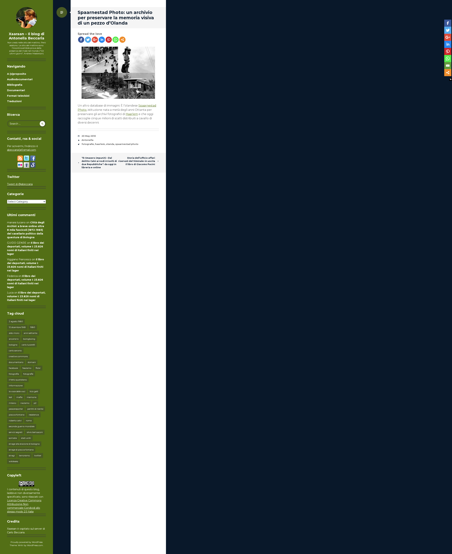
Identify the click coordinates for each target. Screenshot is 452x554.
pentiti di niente (35, 409)
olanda (110, 144)
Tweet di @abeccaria (20, 184)
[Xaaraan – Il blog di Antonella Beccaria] (26, 17)
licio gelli (34, 391)
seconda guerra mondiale (21, 426)
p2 (35, 403)
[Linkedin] (102, 40)
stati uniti (26, 438)
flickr (38, 368)
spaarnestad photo (126, 144)
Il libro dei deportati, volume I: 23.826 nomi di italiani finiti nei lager (26, 296)
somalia (13, 438)
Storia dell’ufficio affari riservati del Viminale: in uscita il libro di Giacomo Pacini (136, 161)
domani (32, 362)
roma (29, 420)
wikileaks (13, 461)
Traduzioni (14, 101)
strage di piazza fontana (21, 449)
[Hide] (450, 79)
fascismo (26, 368)
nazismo (24, 403)
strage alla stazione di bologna (24, 443)
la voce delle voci (17, 391)
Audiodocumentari (19, 79)
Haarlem (132, 114)
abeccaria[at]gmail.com (21, 149)
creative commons (18, 356)
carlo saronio (15, 350)
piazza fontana (16, 414)
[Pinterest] (109, 40)
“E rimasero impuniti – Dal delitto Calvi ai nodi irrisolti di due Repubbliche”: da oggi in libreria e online (99, 163)
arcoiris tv (14, 339)
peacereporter (16, 409)
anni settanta (30, 333)
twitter (37, 455)
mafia (19, 397)
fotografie (28, 374)
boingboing (29, 339)
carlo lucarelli (28, 344)
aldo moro (14, 333)
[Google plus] (95, 40)
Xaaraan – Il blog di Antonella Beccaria (26, 36)
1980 (32, 327)
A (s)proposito (16, 73)
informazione (16, 385)
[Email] (447, 65)
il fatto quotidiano (18, 379)
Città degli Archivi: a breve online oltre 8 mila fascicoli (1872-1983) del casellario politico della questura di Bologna (25, 230)
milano (12, 403)
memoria (31, 397)
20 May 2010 (89, 136)
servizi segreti (15, 432)
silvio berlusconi (35, 432)
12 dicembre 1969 (17, 327)
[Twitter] (88, 40)
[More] (122, 40)
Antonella (87, 140)
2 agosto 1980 (16, 321)
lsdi (10, 397)
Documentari (16, 90)
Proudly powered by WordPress (27, 542)
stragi (12, 455)
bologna (13, 344)
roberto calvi (15, 420)
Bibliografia (14, 84)
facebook (13, 368)
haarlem (100, 144)
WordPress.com (35, 545)
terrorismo (24, 455)
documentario (16, 362)
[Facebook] (81, 40)
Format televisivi (18, 95)
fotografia (14, 374)
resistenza (34, 414)
